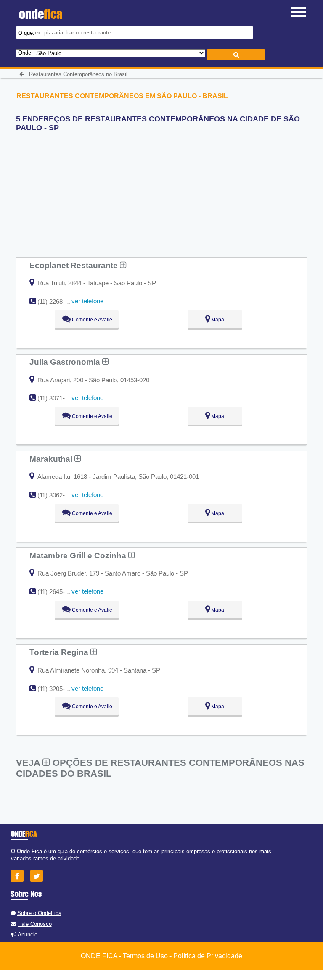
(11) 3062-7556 (57, 495)
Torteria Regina (59, 652)
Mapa (217, 320)
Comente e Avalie (91, 320)
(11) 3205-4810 (57, 688)
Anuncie (27, 934)
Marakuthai (51, 458)
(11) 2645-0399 (57, 591)
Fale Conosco (35, 924)
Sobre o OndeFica (39, 913)
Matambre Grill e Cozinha (78, 555)
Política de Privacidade (207, 955)
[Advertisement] (79, 191)
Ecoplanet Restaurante (74, 265)
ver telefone (87, 301)
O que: (26, 33)
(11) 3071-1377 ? (60, 398)
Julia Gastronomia (65, 361)
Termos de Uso (145, 955)
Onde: (25, 53)
